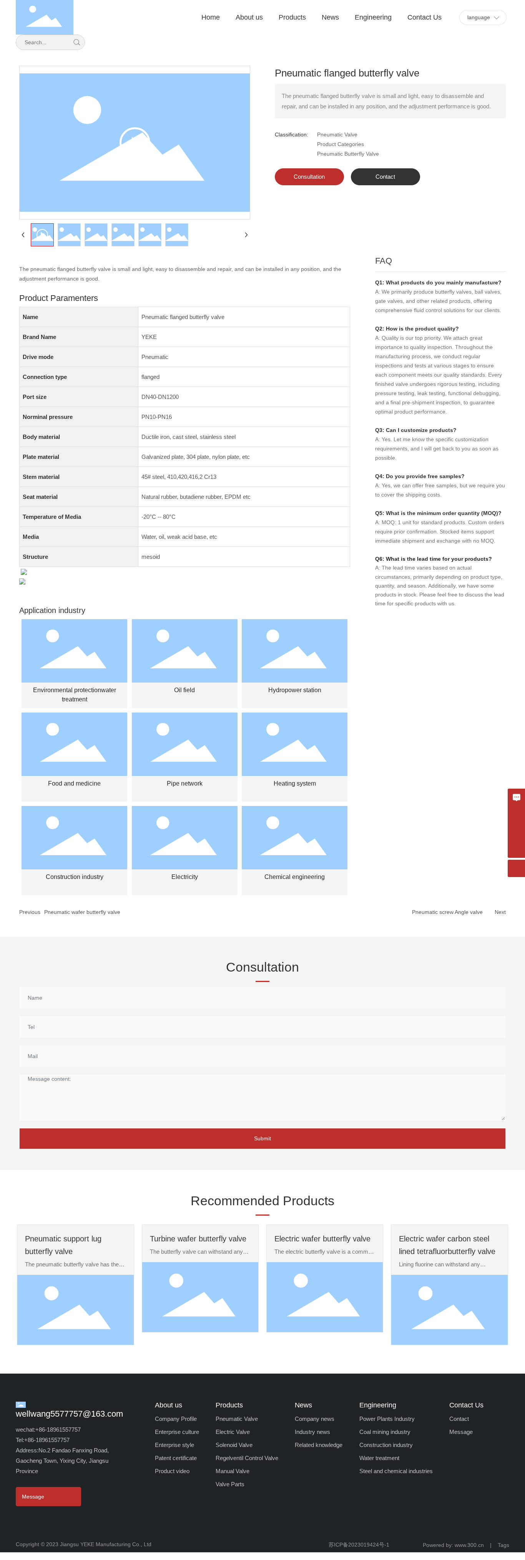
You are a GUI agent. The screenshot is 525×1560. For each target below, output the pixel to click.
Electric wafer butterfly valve (322, 1238)
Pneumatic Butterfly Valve (348, 154)
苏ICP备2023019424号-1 (359, 1545)
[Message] (516, 797)
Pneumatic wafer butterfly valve (82, 912)
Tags (503, 1545)
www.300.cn (471, 1545)
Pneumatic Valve (337, 134)
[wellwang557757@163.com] (516, 814)
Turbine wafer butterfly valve (198, 1238)
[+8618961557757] (516, 832)
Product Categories (340, 144)
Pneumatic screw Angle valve (447, 912)
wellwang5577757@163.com (69, 1414)
